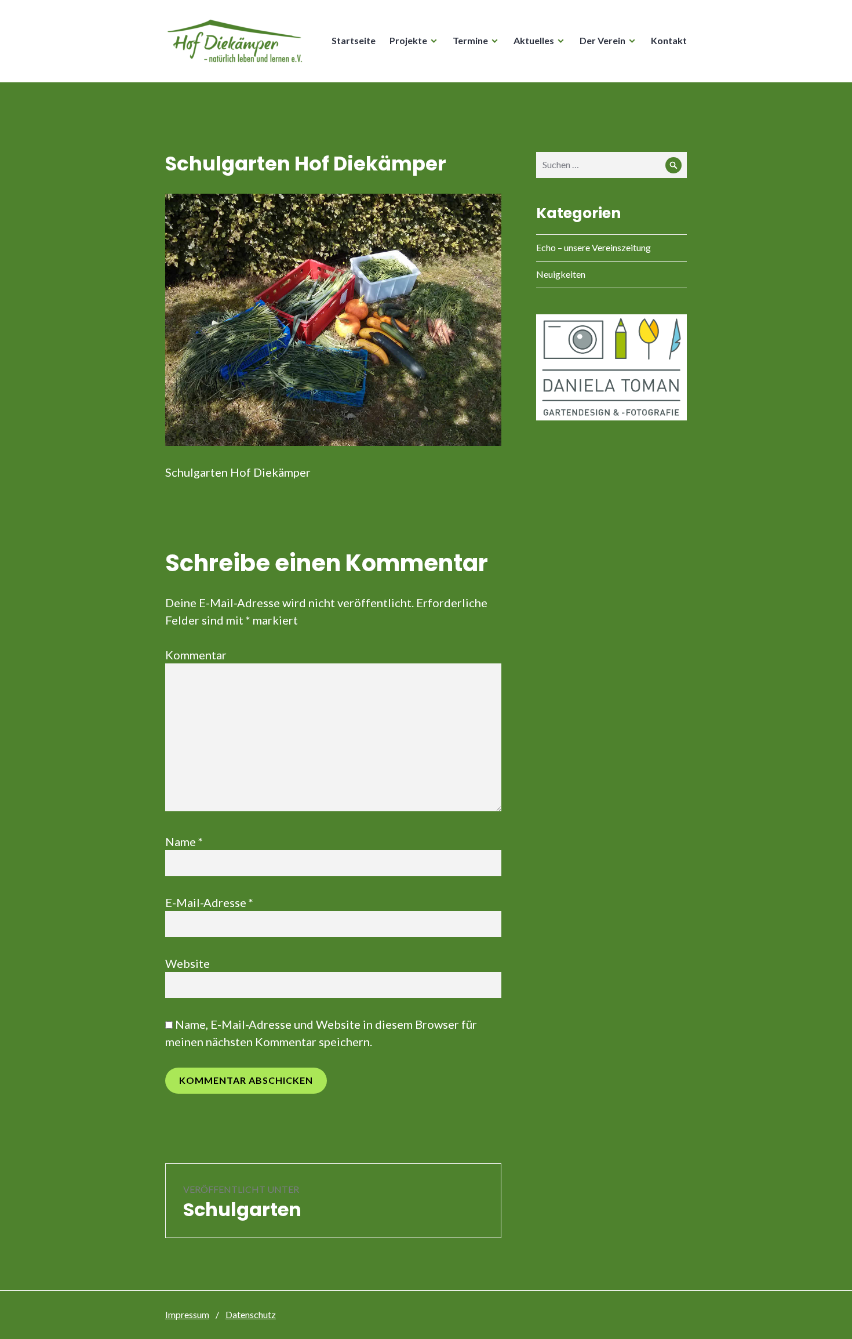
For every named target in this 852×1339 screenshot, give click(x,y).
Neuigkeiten (560, 274)
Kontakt (669, 40)
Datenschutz (250, 1314)
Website (187, 963)
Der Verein (602, 40)
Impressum (187, 1314)
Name (184, 841)
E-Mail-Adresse (209, 902)
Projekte (408, 40)
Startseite (354, 40)
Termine (470, 40)
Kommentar (196, 655)
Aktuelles (534, 40)
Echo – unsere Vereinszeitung (593, 247)
